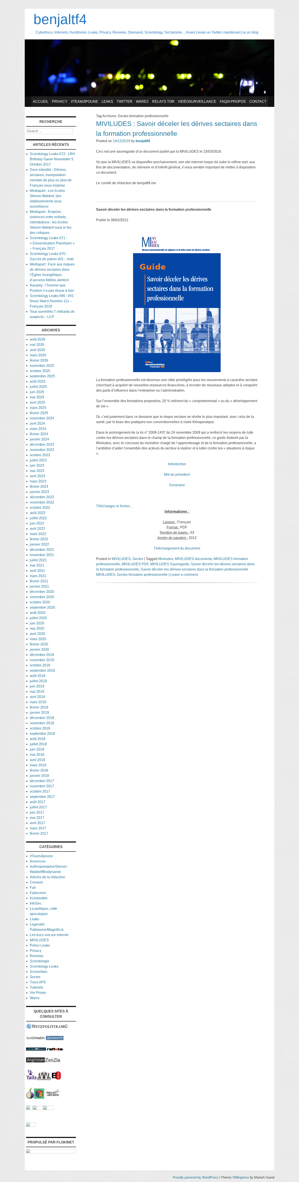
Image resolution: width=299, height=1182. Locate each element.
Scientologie (39, 961)
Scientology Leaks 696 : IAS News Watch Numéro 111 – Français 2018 (52, 301)
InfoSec (36, 903)
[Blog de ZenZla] (52, 1061)
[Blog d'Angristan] (35, 1061)
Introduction (177, 464)
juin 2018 (37, 749)
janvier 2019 (39, 712)
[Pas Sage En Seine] (29, 1109)
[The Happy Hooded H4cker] (39, 1097)
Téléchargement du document (177, 548)
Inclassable (38, 898)
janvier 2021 (39, 586)
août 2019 (37, 676)
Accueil (40, 101)
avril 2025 (37, 402)
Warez (142, 101)
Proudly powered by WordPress (195, 1177)
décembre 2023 (42, 444)
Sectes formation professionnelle (142, 574)
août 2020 (37, 613)
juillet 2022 (38, 518)
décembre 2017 (42, 781)
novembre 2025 (42, 365)
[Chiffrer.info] (38, 1109)
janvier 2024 (39, 439)
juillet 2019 (38, 681)
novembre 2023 (42, 450)
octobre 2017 (40, 791)
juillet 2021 (38, 560)
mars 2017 (38, 828)
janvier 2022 (39, 544)
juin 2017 (37, 812)
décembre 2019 (42, 655)
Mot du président (177, 474)
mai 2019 (37, 691)
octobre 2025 (40, 371)
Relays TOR (163, 101)
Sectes (137, 559)
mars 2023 (38, 481)
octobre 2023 (40, 455)
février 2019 (39, 707)
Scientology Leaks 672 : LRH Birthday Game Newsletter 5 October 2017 (52, 159)
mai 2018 (37, 754)
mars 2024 (38, 429)
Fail (33, 887)
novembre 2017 (42, 786)
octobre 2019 (40, 665)
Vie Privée (38, 993)
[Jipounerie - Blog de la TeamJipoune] (54, 1039)
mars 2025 (38, 408)
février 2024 (39, 434)
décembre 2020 (42, 592)
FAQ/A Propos (233, 101)
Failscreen (38, 893)
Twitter (124, 101)
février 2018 (39, 770)
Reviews (36, 956)
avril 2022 (37, 528)
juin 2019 (37, 686)
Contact (257, 101)
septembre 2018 (42, 733)
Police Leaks (40, 945)
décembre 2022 (42, 497)
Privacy (59, 101)
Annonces (38, 861)
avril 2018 (37, 760)
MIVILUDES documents (193, 559)
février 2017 (39, 833)
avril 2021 (37, 570)
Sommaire (177, 485)
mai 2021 (37, 565)
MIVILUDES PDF (135, 564)
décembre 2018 (42, 718)
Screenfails (38, 972)
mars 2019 (38, 702)
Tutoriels (36, 987)
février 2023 (39, 486)
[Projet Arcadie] (53, 1097)
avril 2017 (37, 823)
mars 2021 (38, 576)
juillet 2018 (38, 744)
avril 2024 (37, 423)
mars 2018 (38, 765)
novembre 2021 (42, 555)
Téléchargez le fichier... (114, 506)
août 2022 (37, 513)
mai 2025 (37, 397)
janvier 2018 (39, 775)
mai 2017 (37, 818)
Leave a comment (184, 574)
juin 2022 (37, 523)
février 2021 (39, 581)
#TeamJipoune (84, 101)
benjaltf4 (60, 19)
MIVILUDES (121, 559)
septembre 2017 (42, 797)
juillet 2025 (38, 387)
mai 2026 (37, 344)
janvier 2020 (39, 649)
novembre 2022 (42, 502)
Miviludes (165, 559)
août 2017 (37, 802)
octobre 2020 (40, 602)
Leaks (107, 101)
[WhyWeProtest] (44, 1079)
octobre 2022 (40, 507)
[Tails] (31, 1079)
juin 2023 (37, 465)
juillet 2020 (38, 618)
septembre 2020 (42, 607)
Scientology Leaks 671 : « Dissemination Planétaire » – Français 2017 (52, 243)
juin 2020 (37, 623)
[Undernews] (36, 1049)
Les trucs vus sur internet (49, 935)
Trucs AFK (38, 982)
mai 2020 (37, 628)
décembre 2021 (42, 549)
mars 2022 (38, 534)
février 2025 (39, 413)
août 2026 (37, 339)
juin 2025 (37, 392)
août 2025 (37, 381)
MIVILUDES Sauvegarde (169, 564)
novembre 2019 (42, 660)
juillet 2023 (38, 460)
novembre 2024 (42, 418)
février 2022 (39, 539)
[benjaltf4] (149, 95)
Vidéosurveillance (197, 101)
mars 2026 (38, 355)
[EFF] (56, 1079)
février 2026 (39, 360)
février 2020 (39, 644)
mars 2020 (38, 639)
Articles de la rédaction (47, 877)
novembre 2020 (42, 597)
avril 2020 (37, 634)
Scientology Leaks (44, 966)
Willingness (241, 1177)
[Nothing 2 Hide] (30, 1125)
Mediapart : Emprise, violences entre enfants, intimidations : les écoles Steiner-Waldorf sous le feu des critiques (51, 222)
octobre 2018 (40, 728)
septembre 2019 (42, 670)
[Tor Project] (30, 1097)
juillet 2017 (38, 807)
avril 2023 (37, 476)
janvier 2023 (39, 492)
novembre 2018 (42, 723)
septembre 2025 (42, 376)
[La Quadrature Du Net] (48, 1109)
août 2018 (37, 739)
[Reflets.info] (55, 1049)
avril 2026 (37, 350)
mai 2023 (37, 471)
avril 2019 (37, 697)
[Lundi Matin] (35, 1039)
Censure (36, 882)
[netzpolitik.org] (47, 1028)
